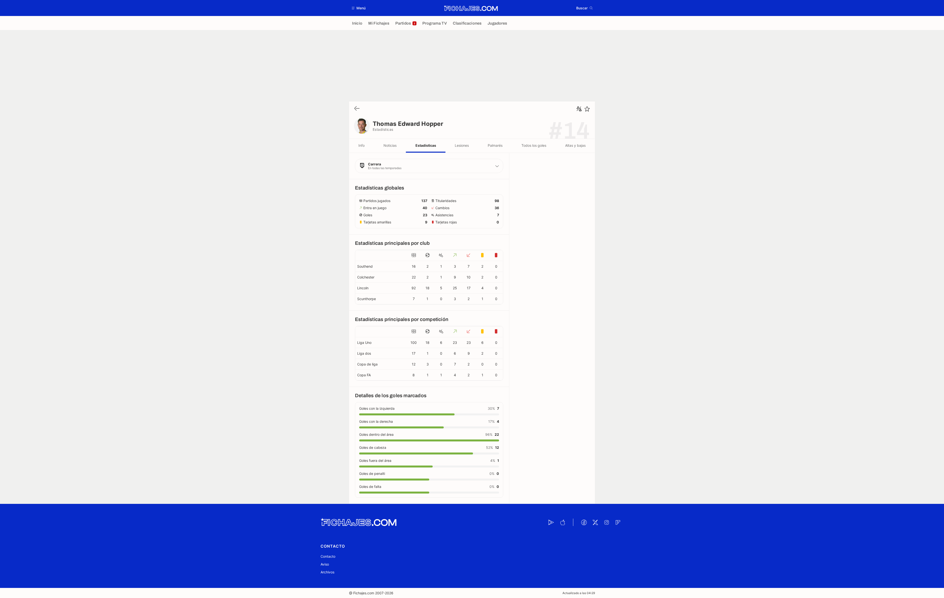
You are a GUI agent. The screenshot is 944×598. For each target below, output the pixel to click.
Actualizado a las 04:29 (578, 593)
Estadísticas (425, 145)
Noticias (390, 145)
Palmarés (495, 145)
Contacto (328, 556)
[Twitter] (595, 522)
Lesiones (462, 145)
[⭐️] (587, 109)
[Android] (551, 522)
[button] (359, 8)
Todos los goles (533, 145)
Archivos (327, 572)
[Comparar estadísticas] (579, 109)
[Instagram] (606, 522)
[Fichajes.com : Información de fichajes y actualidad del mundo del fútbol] (471, 8)
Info (361, 145)
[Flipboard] (617, 522)
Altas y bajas (575, 145)
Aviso (325, 564)
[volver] (357, 108)
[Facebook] (584, 522)
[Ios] (562, 522)
